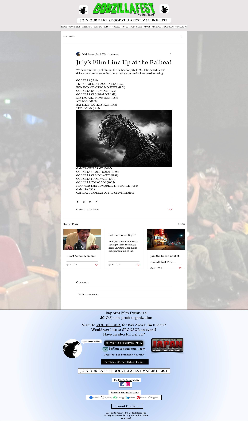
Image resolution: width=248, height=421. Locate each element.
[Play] (83, 10)
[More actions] (170, 54)
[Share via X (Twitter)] (84, 201)
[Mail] (105, 349)
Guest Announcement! (81, 256)
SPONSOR (131, 330)
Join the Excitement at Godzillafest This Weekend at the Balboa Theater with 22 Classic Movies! (165, 259)
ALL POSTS (69, 36)
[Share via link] (96, 201)
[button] (181, 36)
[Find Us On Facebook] (122, 384)
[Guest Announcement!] (82, 239)
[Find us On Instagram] (128, 384)
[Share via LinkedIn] (90, 201)
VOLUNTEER (108, 325)
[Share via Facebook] (77, 201)
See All (181, 224)
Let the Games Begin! (122, 235)
